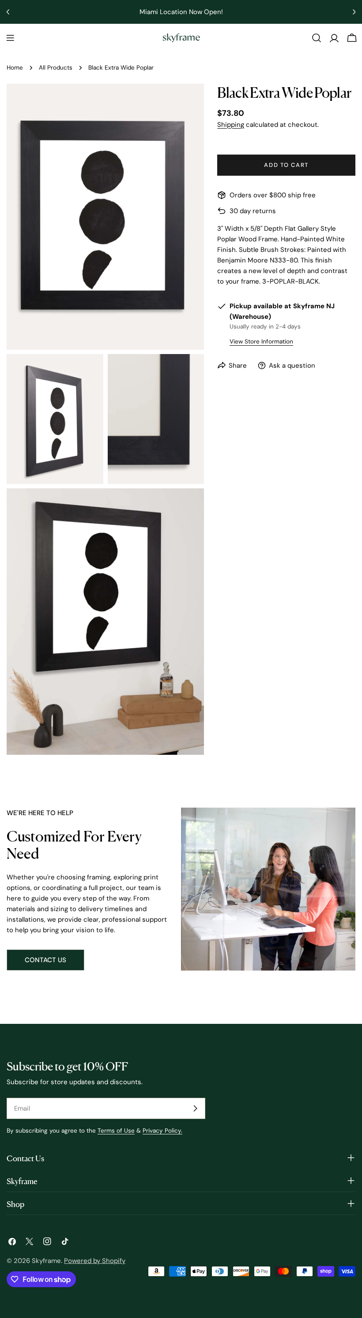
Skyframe (46, 1260)
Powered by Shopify (94, 1260)
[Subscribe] (195, 1108)
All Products (55, 67)
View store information (261, 341)
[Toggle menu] (10, 38)
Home (15, 67)
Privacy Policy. (162, 1130)
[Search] (316, 38)
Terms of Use (116, 1130)
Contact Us (45, 960)
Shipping (230, 124)
